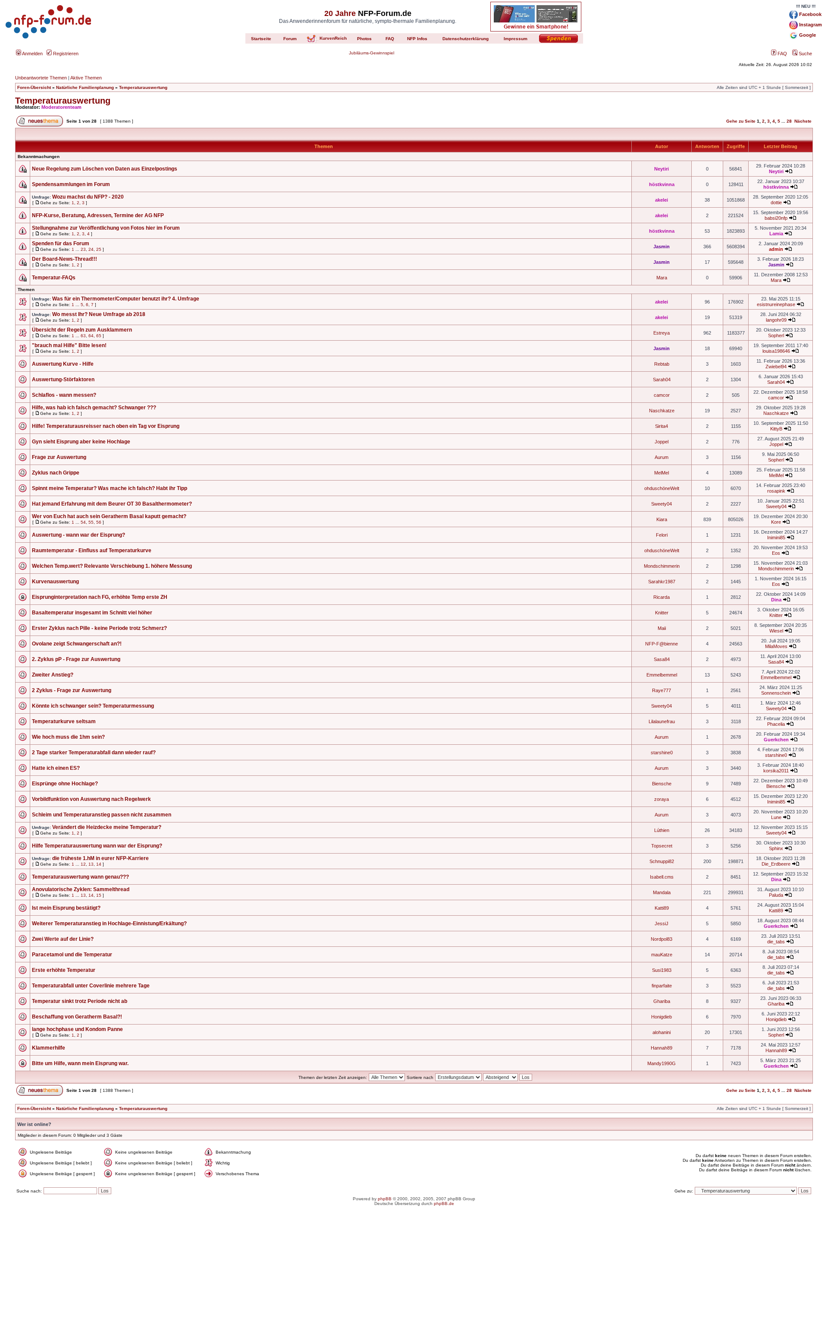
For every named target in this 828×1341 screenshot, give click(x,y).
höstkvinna (661, 184)
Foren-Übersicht (34, 87)
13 (91, 864)
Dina (776, 599)
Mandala (662, 892)
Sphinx (776, 848)
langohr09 (776, 320)
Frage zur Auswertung (59, 457)
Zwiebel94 (776, 366)
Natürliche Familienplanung (85, 87)
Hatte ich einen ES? (56, 768)
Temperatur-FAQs (53, 278)
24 (91, 249)
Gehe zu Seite (741, 121)
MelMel (661, 472)
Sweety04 (661, 503)
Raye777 (661, 690)
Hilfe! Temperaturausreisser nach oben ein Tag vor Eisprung (105, 426)
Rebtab (661, 364)
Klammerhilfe (48, 1048)
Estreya (661, 332)
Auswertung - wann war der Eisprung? (78, 535)
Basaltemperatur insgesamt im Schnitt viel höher (92, 613)
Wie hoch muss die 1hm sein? (68, 737)
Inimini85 (776, 537)
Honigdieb (661, 1016)
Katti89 (662, 908)
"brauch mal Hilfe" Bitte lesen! (69, 345)
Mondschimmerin (662, 566)
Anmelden (32, 53)
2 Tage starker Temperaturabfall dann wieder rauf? (94, 753)
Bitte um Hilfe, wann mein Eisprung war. (80, 1063)
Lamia (776, 233)
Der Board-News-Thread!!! (64, 259)
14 (98, 864)
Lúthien (661, 830)
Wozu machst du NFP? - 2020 (88, 197)
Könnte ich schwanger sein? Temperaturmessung (93, 706)
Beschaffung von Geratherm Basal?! (77, 1017)
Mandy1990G (661, 1063)
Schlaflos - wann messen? (64, 395)
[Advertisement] (414, 1280)
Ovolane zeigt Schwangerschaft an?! (77, 644)
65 (98, 335)
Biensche (661, 783)
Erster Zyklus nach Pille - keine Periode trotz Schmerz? (99, 628)
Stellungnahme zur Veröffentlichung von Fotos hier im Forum (106, 228)
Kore (776, 522)
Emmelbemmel (661, 674)
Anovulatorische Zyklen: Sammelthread (80, 889)
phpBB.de (444, 1203)
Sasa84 (662, 659)
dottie (776, 202)
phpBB (385, 1198)
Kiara (661, 519)
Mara (661, 277)
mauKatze (661, 954)
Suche (804, 53)
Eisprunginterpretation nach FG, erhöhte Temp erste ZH (99, 597)
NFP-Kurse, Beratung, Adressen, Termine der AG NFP (98, 215)
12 (83, 864)
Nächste (803, 121)
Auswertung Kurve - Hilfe (63, 364)
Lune (776, 817)
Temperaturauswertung (143, 87)
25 (98, 249)
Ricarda (661, 597)
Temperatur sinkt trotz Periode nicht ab (79, 1001)
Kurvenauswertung (55, 582)
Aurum (661, 457)
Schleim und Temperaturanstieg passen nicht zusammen (101, 815)
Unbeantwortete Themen (41, 77)
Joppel (661, 441)
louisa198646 (776, 351)
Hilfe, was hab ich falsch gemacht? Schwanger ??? (94, 408)
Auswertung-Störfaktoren (63, 379)
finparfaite (662, 985)
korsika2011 (776, 770)
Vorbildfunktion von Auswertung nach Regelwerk (91, 799)
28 (789, 121)
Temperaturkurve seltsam (64, 721)
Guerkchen (776, 739)
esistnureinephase (776, 304)
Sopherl (776, 335)
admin (776, 249)
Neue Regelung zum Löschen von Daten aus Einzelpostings (104, 169)
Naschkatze (661, 410)
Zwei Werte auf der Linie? (63, 939)
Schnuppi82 (661, 861)
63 (83, 335)
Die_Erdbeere (776, 864)
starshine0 (662, 752)
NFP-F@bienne (661, 643)
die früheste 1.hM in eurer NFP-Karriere (100, 858)
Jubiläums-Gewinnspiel (371, 53)
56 (98, 522)
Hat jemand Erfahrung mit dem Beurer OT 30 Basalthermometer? (112, 504)
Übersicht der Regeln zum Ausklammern (82, 330)
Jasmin (661, 246)
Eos (776, 553)
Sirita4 (661, 426)
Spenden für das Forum (60, 243)
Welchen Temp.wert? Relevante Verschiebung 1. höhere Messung (112, 566)
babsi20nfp (776, 218)
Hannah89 (661, 1047)
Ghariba (661, 1001)
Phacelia (776, 724)
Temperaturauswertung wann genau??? (80, 877)
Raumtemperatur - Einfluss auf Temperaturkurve (91, 550)
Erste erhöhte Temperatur (63, 970)
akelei (661, 199)
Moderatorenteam (61, 107)
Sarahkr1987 (661, 581)
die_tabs (776, 941)
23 (83, 249)
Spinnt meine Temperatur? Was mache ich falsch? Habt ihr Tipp (109, 488)
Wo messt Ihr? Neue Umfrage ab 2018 (98, 314)
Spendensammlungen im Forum (71, 184)
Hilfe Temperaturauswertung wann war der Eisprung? (97, 846)
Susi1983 (661, 970)
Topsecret (661, 845)
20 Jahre (340, 13)
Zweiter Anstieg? (52, 675)
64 (91, 335)
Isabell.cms (662, 876)
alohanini (661, 1032)
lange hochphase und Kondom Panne (77, 1029)
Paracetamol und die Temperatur (72, 955)
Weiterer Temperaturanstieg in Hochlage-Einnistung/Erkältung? (109, 923)
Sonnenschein (776, 693)
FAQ (781, 53)
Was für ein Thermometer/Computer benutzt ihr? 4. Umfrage (125, 299)
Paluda (776, 895)
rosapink (776, 490)
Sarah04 (662, 379)
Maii (662, 628)
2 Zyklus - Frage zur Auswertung (71, 690)
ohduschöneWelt (661, 488)
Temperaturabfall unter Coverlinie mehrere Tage (91, 986)
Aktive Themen (86, 77)
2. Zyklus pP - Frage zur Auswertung (76, 659)
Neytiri (661, 168)
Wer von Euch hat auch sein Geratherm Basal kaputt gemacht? (109, 516)
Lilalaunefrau (662, 721)
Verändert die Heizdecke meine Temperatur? (106, 827)
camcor (662, 395)
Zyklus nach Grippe (55, 473)
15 (98, 895)
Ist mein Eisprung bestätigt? (66, 908)
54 (83, 522)
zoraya (661, 799)
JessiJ (661, 923)
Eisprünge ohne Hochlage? (65, 784)
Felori (662, 535)
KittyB (776, 428)
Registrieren (65, 53)
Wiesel (776, 630)
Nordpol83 (661, 939)
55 (91, 522)
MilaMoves (776, 646)
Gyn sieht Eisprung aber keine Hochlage (81, 442)
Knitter (661, 612)
